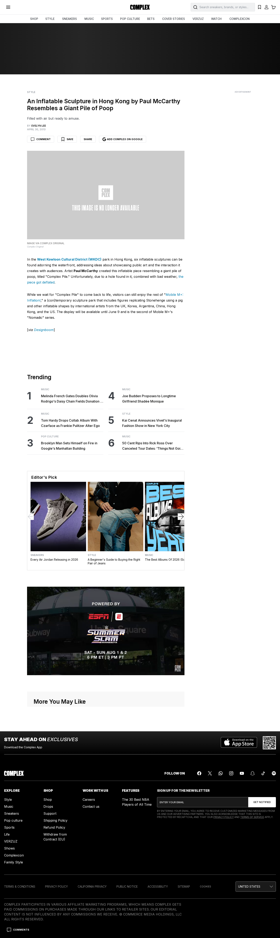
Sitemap (184, 886)
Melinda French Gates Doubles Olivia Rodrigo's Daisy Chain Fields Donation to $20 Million (72, 399)
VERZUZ (198, 18)
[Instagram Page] (231, 773)
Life (7, 834)
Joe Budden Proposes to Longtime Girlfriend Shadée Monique (149, 398)
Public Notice (127, 886)
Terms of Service (252, 817)
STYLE (50, 18)
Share (88, 139)
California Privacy (92, 886)
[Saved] (259, 7)
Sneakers (37, 555)
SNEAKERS (69, 18)
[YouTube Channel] (242, 773)
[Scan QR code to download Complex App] (269, 742)
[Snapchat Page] (252, 773)
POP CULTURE (130, 18)
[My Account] (266, 7)
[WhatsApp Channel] (221, 773)
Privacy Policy (223, 817)
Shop (47, 799)
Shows (9, 848)
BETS (151, 18)
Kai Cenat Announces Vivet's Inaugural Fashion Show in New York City (152, 423)
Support (49, 813)
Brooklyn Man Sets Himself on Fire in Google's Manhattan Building (69, 445)
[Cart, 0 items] (273, 7)
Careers (89, 799)
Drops (48, 806)
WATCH (216, 18)
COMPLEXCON (239, 18)
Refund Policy (54, 827)
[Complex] (140, 7)
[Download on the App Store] (239, 743)
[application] (106, 631)
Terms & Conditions (19, 886)
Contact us (91, 806)
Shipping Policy (55, 820)
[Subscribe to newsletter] (262, 802)
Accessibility (158, 886)
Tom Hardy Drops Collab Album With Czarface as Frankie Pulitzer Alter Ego (70, 423)
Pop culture (13, 820)
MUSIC (89, 18)
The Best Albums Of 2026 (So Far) (168, 559)
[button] (256, 886)
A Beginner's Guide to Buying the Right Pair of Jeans (114, 561)
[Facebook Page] (199, 773)
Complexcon (14, 855)
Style (31, 92)
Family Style (13, 862)
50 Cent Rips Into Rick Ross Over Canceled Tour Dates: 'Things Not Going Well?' (153, 446)
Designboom (44, 330)
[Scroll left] (30, 516)
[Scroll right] (181, 516)
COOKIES (205, 886)
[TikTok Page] (263, 773)
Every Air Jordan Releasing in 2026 (54, 559)
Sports (9, 827)
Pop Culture (50, 436)
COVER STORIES (173, 18)
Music (45, 389)
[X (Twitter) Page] (210, 773)
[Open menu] (8, 7)
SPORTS (107, 18)
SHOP (34, 18)
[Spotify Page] (274, 773)
